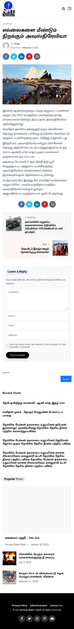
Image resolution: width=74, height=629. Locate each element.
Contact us (56, 605)
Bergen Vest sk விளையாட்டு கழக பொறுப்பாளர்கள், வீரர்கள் (41, 575)
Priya (17, 44)
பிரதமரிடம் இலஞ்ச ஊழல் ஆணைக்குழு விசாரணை (34, 250)
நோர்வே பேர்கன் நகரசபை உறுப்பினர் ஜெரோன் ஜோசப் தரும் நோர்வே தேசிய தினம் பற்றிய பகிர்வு (36, 442)
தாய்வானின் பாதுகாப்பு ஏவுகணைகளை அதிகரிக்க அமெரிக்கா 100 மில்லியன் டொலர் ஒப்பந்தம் (44, 226)
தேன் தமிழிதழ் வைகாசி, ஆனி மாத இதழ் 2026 (34, 403)
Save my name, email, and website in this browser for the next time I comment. (37, 346)
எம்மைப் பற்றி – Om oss (22, 538)
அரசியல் (7, 23)
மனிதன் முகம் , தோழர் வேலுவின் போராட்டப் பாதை (33, 414)
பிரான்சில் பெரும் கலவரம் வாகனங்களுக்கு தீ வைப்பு (37, 556)
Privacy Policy (19, 605)
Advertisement (38, 605)
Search (6, 372)
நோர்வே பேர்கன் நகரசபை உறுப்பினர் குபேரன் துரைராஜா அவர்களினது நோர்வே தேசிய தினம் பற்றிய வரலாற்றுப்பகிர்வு (35, 428)
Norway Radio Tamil (15, 544)
